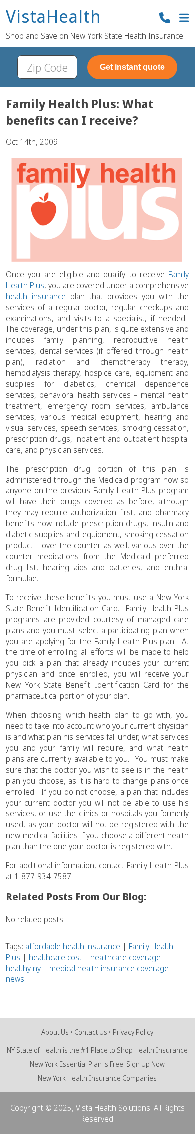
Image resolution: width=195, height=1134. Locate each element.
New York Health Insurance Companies (97, 1078)
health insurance (36, 296)
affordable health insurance (73, 946)
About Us (55, 1032)
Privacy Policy (133, 1032)
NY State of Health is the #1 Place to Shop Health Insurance (97, 1050)
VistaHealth (54, 17)
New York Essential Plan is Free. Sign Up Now (97, 1064)
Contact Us (91, 1032)
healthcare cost (55, 957)
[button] (184, 19)
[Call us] (165, 19)
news (15, 978)
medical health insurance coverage (109, 968)
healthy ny (23, 968)
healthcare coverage (125, 957)
